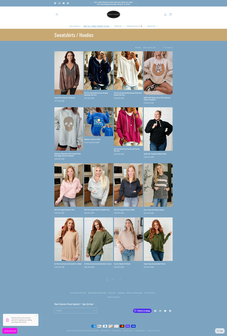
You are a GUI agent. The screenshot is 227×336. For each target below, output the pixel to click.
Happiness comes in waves (92, 139)
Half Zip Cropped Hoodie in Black (124, 210)
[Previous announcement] (90, 3)
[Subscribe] (94, 310)
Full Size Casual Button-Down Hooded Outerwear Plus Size (96, 94)
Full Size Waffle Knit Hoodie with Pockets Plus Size (127, 150)
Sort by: (138, 47)
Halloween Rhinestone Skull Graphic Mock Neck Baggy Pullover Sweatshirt (67, 155)
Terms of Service (113, 297)
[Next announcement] (136, 3)
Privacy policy (116, 330)
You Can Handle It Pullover (122, 264)
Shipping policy (140, 330)
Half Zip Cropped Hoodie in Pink (64, 210)
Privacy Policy (150, 293)
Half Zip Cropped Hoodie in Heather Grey (96, 210)
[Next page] (119, 279)
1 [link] (107, 279)
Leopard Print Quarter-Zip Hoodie (64, 98)
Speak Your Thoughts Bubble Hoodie (155, 154)
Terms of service (128, 330)
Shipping (121, 293)
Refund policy (105, 330)
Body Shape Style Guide (97, 293)
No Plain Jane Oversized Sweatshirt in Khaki (68, 264)
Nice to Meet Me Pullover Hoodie (154, 210)
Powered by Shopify (93, 330)
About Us (112, 293)
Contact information (153, 330)
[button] (57, 14)
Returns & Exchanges (134, 293)
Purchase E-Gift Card (78, 293)
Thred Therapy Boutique (79, 330)
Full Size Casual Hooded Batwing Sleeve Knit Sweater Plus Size (128, 94)
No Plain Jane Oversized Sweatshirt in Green (97, 264)
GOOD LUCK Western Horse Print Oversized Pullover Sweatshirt (157, 99)
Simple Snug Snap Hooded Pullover (155, 264)
